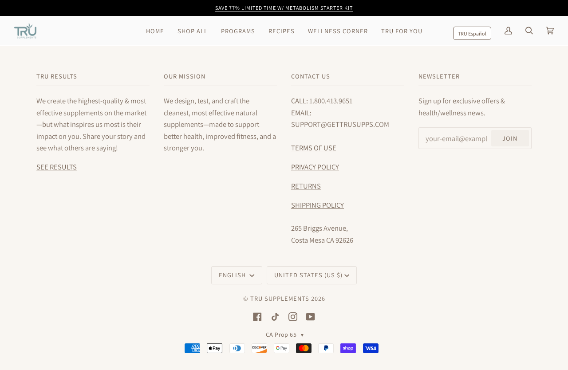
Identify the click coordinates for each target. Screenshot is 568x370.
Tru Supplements (279, 298)
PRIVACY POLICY (315, 167)
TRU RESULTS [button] (56, 76)
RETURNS (306, 186)
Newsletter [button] (439, 76)
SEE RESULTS (56, 167)
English (233, 275)
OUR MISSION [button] (184, 76)
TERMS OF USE (313, 148)
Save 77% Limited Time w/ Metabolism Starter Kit (284, 7)
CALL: (299, 101)
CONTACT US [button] (310, 76)
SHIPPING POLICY (317, 205)
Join (509, 138)
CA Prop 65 (285, 335)
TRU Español (472, 33)
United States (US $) (308, 275)
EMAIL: (301, 113)
